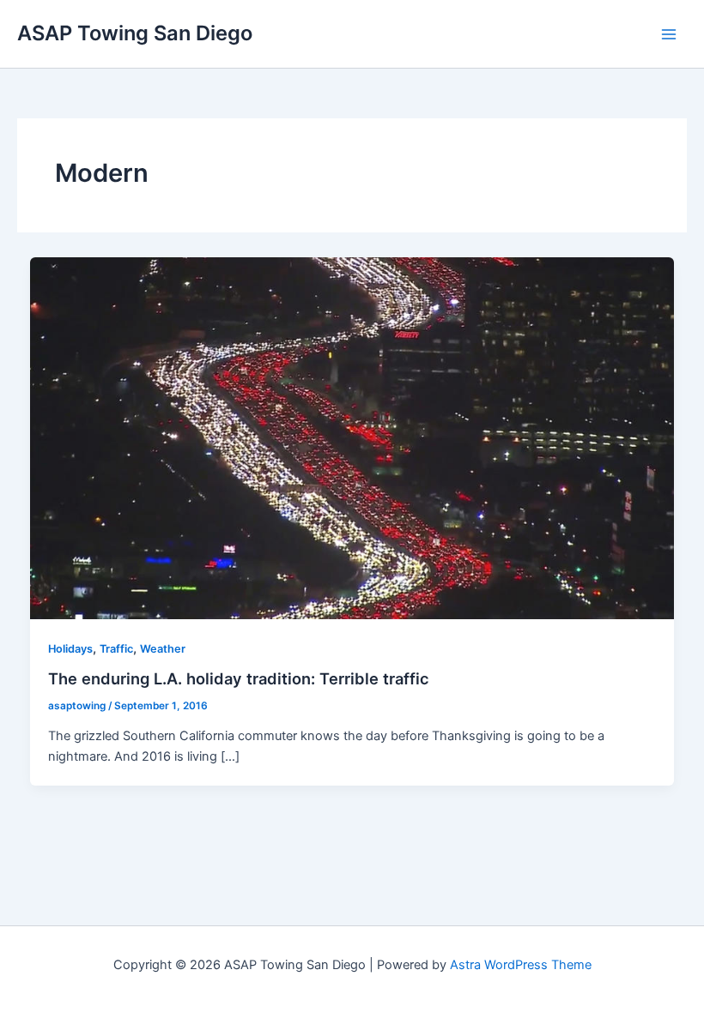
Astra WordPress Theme (521, 965)
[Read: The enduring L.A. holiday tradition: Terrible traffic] (352, 437)
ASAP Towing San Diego (134, 33)
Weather (162, 648)
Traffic (116, 648)
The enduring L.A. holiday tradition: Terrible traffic (238, 678)
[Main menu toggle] (669, 34)
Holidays (70, 648)
